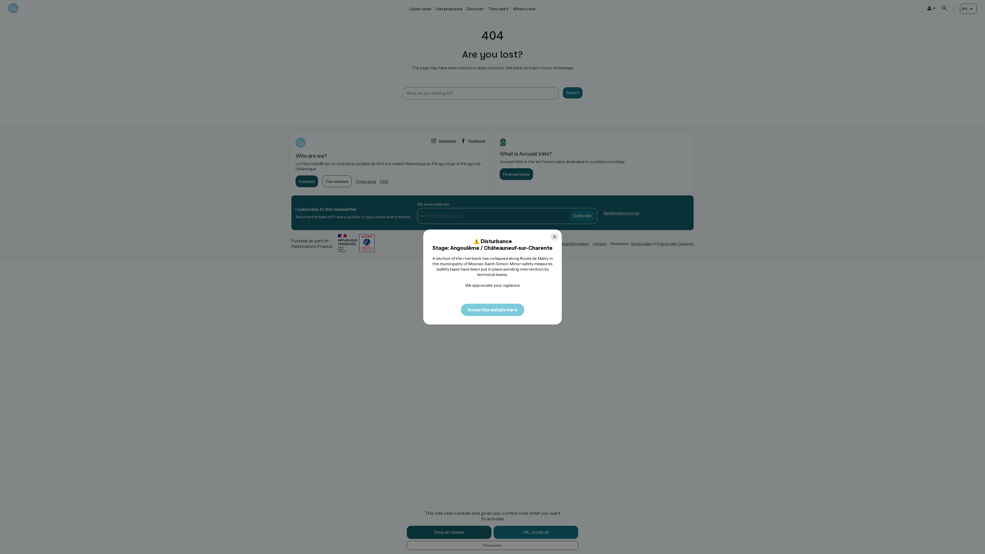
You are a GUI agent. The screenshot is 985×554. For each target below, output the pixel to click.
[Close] (554, 237)
